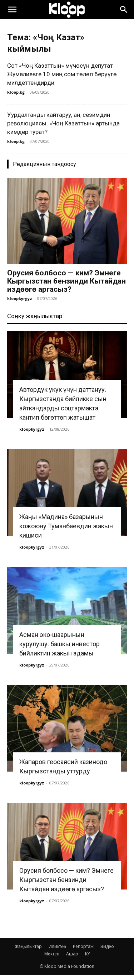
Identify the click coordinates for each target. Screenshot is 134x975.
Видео (107, 946)
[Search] (124, 9)
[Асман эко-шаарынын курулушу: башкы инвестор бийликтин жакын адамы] (67, 610)
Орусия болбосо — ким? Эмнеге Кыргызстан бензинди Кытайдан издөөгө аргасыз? (66, 281)
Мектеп (51, 954)
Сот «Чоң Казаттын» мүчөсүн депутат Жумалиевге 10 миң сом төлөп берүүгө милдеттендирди (62, 74)
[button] (12, 9)
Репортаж (83, 946)
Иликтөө (57, 946)
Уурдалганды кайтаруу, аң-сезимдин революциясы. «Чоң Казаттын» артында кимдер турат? (63, 123)
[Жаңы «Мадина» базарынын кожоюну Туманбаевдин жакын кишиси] (67, 492)
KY (87, 954)
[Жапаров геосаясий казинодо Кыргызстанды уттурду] (67, 728)
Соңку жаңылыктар (34, 316)
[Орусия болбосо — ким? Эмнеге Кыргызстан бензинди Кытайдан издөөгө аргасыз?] (67, 221)
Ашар (72, 954)
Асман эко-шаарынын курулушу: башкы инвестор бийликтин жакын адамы (59, 644)
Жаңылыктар (28, 946)
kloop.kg (16, 92)
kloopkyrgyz (19, 298)
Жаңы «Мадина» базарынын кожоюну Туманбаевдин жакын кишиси (66, 526)
